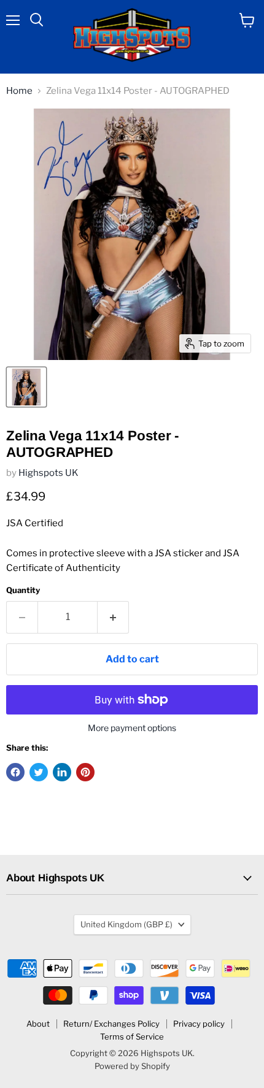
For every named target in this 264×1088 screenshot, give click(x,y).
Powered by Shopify (132, 1066)
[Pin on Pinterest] (85, 772)
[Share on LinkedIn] (62, 772)
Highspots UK (48, 472)
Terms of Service (132, 1036)
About (38, 1024)
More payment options (132, 728)
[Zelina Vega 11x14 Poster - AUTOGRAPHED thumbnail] (26, 387)
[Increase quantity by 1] (113, 617)
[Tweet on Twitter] (38, 772)
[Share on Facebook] (15, 772)
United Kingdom (126, 924)
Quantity (23, 590)
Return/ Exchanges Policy (111, 1024)
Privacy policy (199, 1024)
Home (19, 91)
